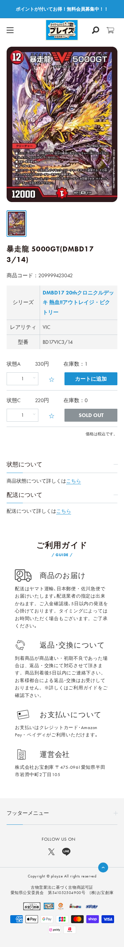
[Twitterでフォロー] (51, 851)
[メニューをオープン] (10, 30)
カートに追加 (91, 378)
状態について (24, 464)
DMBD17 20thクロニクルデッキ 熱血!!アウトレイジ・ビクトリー (78, 302)
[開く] (95, 30)
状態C (14, 400)
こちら (73, 481)
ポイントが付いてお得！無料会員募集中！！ (62, 9)
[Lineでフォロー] (66, 851)
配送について (24, 495)
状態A (14, 363)
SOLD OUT (91, 415)
